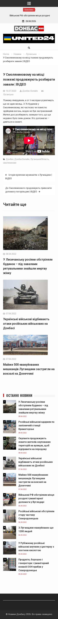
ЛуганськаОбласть (39, 159)
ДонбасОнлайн (21, 159)
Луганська (8, 94)
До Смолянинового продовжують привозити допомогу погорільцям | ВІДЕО (28, 190)
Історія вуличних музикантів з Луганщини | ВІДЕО (28, 177)
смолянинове (9, 163)
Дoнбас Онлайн (30, 91)
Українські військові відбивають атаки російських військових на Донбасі (26, 323)
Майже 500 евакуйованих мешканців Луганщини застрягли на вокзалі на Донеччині (29, 369)
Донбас (10, 159)
